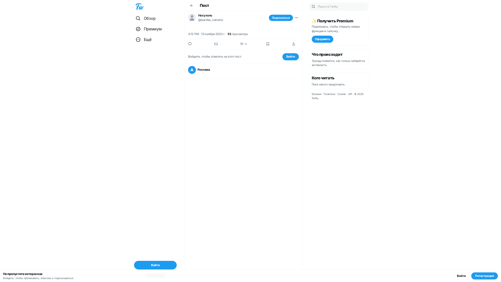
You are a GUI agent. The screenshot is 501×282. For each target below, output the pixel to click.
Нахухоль (205, 15)
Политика (329, 94)
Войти (290, 56)
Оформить (322, 39)
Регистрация (484, 276)
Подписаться (281, 17)
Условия (316, 94)
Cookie (341, 94)
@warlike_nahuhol (210, 20)
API (350, 94)
